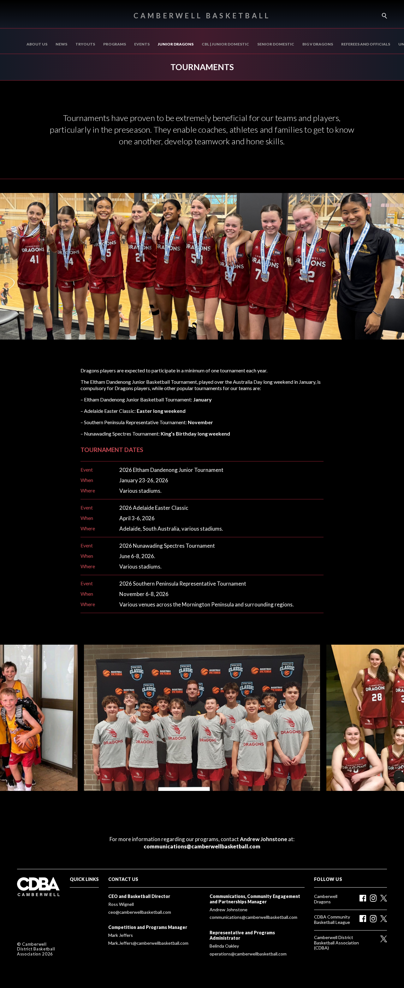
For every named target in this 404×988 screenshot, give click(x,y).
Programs (114, 44)
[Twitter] (383, 898)
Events (142, 44)
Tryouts (85, 44)
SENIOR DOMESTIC (275, 44)
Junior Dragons (175, 44)
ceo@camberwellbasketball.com (139, 912)
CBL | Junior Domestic (225, 44)
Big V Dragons (317, 44)
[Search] (382, 16)
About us (37, 44)
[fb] (362, 918)
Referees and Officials (365, 44)
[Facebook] (362, 898)
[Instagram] (373, 898)
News (61, 44)
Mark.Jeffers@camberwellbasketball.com (148, 943)
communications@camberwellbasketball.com (202, 846)
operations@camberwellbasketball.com (248, 953)
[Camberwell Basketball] (41, 886)
